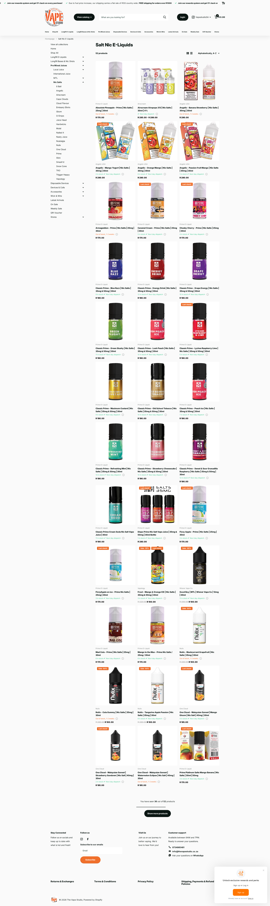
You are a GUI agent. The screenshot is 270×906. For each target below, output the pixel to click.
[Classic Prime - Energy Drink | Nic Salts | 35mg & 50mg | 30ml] (157, 261)
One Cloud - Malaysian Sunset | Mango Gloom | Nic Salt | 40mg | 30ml (198, 713)
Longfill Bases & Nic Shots (86, 32)
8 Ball (58, 86)
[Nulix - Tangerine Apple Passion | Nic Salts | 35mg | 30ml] (157, 685)
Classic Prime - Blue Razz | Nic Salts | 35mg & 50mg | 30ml (113, 289)
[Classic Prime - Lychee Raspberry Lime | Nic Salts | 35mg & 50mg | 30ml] (199, 321)
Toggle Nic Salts (83, 82)
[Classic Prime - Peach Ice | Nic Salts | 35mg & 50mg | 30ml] (199, 382)
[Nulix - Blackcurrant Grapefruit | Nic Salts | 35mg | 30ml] (199, 625)
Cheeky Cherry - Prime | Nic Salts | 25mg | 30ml (199, 229)
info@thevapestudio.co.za (185, 851)
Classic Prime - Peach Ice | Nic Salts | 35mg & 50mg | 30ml (197, 410)
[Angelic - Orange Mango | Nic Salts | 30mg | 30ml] (157, 141)
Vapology (60, 179)
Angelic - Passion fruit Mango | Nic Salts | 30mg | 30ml (199, 169)
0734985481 (178, 847)
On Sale (184, 32)
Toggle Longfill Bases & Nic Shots (83, 61)
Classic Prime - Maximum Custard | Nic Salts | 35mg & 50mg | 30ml (114, 410)
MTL (55, 78)
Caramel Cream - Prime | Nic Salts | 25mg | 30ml (157, 229)
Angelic (59, 90)
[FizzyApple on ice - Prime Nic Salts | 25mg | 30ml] (115, 565)
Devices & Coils (135, 32)
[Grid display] (188, 53)
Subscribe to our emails (91, 844)
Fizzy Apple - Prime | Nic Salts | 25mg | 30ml (198, 533)
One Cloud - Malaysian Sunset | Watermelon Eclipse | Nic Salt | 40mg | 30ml (156, 775)
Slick (58, 158)
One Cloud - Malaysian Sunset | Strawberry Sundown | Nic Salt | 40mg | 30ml (115, 775)
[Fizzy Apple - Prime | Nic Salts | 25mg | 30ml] (199, 505)
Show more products (157, 813)
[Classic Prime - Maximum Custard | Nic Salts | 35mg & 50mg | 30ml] (115, 382)
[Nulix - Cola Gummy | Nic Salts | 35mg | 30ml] (115, 685)
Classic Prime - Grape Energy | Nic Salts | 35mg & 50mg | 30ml (199, 289)
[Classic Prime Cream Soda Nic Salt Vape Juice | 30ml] (115, 505)
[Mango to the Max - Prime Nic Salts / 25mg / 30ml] (157, 625)
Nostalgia (60, 141)
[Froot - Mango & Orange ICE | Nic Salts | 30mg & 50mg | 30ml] (157, 565)
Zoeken (164, 17)
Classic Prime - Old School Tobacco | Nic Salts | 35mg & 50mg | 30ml (157, 410)
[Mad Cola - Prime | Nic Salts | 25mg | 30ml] (115, 625)
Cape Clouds (62, 99)
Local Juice (58, 69)
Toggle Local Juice (83, 69)
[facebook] (87, 839)
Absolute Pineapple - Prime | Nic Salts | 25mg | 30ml (114, 109)
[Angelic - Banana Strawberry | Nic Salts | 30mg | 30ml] (199, 81)
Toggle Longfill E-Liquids (83, 57)
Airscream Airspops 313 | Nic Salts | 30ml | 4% (155, 109)
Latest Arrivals (173, 32)
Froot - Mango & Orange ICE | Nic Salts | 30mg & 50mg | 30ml (157, 593)
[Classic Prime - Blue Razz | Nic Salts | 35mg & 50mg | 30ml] (115, 261)
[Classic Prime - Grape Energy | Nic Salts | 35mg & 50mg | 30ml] (199, 261)
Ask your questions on (187, 855)
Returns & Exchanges (62, 881)
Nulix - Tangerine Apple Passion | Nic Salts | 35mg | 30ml (155, 713)
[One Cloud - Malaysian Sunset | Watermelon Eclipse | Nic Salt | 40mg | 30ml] (157, 746)
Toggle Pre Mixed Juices (83, 65)
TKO (58, 170)
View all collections (59, 44)
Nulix (58, 145)
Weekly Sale (195, 32)
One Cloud (61, 149)
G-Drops (60, 116)
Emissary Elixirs (63, 107)
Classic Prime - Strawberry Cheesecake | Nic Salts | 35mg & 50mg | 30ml (157, 470)
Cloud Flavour (62, 103)
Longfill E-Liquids (67, 32)
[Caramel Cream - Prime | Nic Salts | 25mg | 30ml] (157, 201)
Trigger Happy (63, 174)
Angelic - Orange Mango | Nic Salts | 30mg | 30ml (155, 169)
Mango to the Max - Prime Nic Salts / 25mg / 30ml (155, 653)
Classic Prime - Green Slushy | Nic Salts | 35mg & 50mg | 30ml (115, 349)
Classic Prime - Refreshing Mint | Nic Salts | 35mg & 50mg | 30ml (113, 470)
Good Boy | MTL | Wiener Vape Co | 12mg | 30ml (199, 593)
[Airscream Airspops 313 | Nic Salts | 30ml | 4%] (157, 81)
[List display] (191, 53)
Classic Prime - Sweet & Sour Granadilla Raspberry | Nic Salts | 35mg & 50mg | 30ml (199, 471)
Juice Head (61, 120)
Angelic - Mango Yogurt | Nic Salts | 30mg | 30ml (113, 169)
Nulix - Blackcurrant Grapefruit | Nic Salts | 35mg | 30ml (197, 653)
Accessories (148, 32)
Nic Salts (57, 82)
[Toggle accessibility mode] (223, 3)
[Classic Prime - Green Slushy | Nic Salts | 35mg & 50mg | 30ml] (115, 321)
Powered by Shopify (93, 900)
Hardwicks (61, 124)
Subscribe (90, 859)
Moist (58, 128)
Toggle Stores (83, 217)
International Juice (61, 74)
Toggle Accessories (83, 192)
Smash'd (60, 162)
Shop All (55, 32)
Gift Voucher (206, 32)
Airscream (61, 95)
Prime (58, 153)
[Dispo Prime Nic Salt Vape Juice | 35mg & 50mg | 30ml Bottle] (157, 505)
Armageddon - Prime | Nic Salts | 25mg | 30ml (115, 229)
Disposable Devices (120, 32)
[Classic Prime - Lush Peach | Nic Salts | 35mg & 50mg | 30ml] (157, 321)
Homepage (50, 39)
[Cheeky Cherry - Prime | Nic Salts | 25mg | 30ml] (199, 201)
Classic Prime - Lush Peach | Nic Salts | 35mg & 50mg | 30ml (156, 349)
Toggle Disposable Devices (83, 183)
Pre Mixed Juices (104, 32)
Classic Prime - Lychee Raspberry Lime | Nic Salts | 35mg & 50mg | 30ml (199, 349)
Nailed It (60, 132)
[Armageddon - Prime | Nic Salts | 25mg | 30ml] (115, 201)
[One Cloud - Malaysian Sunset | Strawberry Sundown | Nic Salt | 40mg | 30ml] (115, 746)
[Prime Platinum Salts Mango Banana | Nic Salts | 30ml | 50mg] (199, 746)
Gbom (59, 111)
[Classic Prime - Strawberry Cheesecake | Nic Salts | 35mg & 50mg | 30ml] (157, 442)
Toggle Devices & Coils (83, 187)
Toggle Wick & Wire (83, 196)
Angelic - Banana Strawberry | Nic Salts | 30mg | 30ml (199, 109)
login (182, 17)
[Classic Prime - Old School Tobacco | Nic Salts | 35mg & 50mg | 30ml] (157, 382)
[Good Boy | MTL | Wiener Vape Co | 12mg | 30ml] (199, 565)
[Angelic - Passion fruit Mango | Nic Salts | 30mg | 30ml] (199, 141)
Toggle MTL (83, 78)
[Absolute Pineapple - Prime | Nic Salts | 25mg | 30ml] (115, 81)
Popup (117, 114)
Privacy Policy (146, 881)
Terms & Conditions (105, 881)
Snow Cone (61, 166)
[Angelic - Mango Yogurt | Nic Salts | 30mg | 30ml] (115, 141)
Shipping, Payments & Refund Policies (197, 882)
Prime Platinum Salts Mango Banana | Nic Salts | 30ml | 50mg (199, 774)
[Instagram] (81, 839)
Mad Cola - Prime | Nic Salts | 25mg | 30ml (113, 653)
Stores (216, 32)
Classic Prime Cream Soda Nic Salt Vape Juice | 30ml (115, 533)
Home (47, 32)
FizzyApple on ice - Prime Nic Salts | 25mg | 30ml (113, 593)
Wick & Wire (161, 32)
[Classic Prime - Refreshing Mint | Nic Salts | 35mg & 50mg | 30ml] (115, 442)
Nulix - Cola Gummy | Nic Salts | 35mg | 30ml (114, 713)
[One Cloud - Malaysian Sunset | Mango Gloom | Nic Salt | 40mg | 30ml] (199, 685)
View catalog (83, 17)
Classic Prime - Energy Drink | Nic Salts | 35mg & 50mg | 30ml (157, 289)
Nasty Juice (61, 137)
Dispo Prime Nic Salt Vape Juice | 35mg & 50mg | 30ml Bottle (157, 533)
